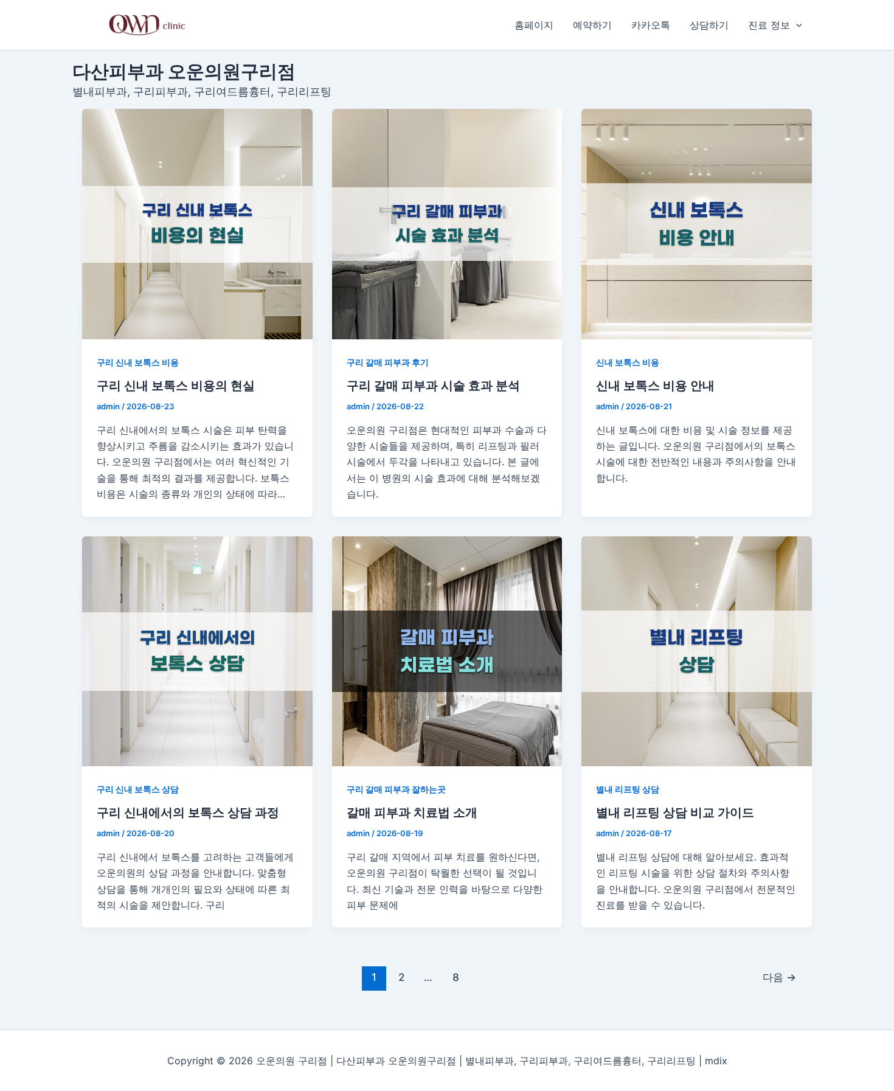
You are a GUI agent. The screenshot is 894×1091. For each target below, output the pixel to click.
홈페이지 (534, 25)
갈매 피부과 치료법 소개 (412, 812)
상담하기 (709, 25)
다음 (779, 977)
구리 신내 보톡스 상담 (138, 789)
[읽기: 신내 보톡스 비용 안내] (696, 224)
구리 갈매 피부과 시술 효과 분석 (433, 385)
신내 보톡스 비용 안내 (655, 385)
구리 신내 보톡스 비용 (138, 362)
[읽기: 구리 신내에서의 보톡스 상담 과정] (197, 651)
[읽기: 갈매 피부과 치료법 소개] (447, 651)
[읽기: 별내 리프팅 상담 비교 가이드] (696, 651)
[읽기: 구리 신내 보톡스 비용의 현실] (197, 224)
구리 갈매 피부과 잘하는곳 (396, 789)
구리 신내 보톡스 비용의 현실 (176, 385)
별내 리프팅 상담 (627, 789)
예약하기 (592, 25)
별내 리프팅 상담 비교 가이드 (675, 812)
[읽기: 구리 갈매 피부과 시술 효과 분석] (447, 224)
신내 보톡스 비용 (627, 362)
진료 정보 (769, 25)
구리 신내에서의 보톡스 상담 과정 (188, 812)
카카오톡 (650, 25)
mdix (716, 1061)
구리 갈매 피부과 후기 (388, 362)
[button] (796, 25)
